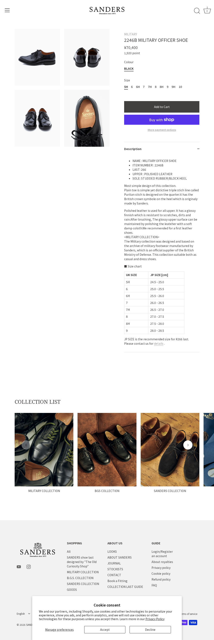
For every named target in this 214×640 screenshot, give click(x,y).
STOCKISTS (115, 569)
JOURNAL (114, 563)
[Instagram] (29, 566)
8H (161, 87)
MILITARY (130, 34)
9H (173, 87)
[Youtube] (19, 566)
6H (138, 87)
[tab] (161, 254)
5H (126, 87)
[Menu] (7, 10)
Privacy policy (161, 567)
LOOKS (112, 551)
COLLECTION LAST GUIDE (125, 587)
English (21, 613)
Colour (129, 62)
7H (150, 87)
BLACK (129, 68)
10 (180, 87)
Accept (105, 629)
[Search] (196, 10)
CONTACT (114, 575)
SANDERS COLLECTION (170, 491)
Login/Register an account (162, 553)
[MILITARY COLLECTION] (44, 450)
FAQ (154, 585)
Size (127, 80)
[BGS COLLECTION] (107, 450)
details (158, 343)
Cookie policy (161, 573)
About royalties (162, 562)
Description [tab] (132, 149)
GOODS (72, 589)
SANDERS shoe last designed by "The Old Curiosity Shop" (82, 561)
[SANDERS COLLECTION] (170, 450)
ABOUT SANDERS (119, 557)
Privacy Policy (154, 619)
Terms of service (188, 614)
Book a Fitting (117, 581)
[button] (26, 445)
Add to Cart (162, 107)
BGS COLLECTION (107, 491)
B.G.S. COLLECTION (80, 578)
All (68, 551)
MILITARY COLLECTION (44, 491)
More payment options (162, 130)
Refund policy (161, 579)
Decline (150, 629)
